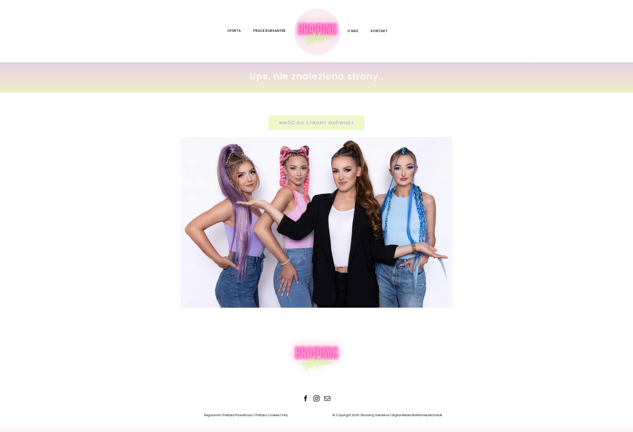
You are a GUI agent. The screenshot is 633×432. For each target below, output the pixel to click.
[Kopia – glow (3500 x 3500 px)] (316, 331)
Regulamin (212, 415)
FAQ (285, 415)
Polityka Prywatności (238, 415)
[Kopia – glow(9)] (316, 9)
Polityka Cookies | (268, 415)
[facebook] (306, 398)
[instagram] (316, 398)
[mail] (327, 398)
